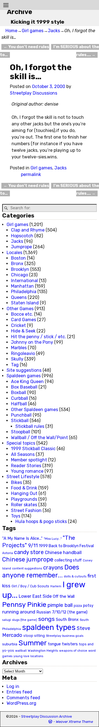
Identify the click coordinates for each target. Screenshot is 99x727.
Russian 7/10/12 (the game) (61, 612)
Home (11, 30)
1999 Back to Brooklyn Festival (66, 546)
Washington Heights (43, 650)
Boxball (18, 392)
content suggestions (27, 568)
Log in (13, 686)
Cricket (18, 325)
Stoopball (20, 431)
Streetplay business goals (64, 636)
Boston (18, 258)
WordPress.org (21, 703)
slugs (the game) (24, 620)
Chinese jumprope (27, 559)
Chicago (19, 274)
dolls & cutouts (75, 576)
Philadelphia (23, 291)
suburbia (9, 644)
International (24, 280)
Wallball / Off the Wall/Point (39, 437)
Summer (32, 643)
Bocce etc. (22, 314)
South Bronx (67, 619)
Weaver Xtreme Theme (74, 722)
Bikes (16, 482)
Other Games (20, 308)
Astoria (7, 553)
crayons (53, 567)
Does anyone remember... (40, 571)
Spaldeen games (24, 375)
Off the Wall (64, 596)
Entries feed (19, 692)
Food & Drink (24, 488)
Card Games (23, 319)
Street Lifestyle (23, 476)
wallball (21, 650)
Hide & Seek (23, 331)
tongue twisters (63, 643)
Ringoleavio (23, 353)
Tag (15, 364)
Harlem (55, 586)
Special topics (21, 443)
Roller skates (24, 504)
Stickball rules (29, 426)
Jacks (54, 30)
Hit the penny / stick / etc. (38, 336)
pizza (78, 606)
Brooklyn (20, 269)
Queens (19, 297)
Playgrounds (24, 499)
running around (18, 612)
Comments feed (23, 697)
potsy (88, 605)
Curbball (19, 398)
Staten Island (25, 302)
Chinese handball (63, 552)
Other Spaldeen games (34, 409)
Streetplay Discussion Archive (46, 716)
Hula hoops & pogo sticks (41, 521)
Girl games (32, 30)
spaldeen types (49, 627)
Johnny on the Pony (32, 342)
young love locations (28, 656)
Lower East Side (35, 596)
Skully (17, 359)
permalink (31, 174)
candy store (29, 552)
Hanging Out (24, 493)
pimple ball (60, 605)
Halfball (19, 403)
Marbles (19, 347)
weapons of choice (73, 650)
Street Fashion (26, 510)
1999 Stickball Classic (33, 448)
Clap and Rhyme (28, 230)
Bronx (17, 263)
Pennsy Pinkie (24, 604)
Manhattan (22, 286)
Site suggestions (24, 370)
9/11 (33, 546)
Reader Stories (26, 465)
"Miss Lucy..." (53, 539)
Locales (14, 252)
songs (46, 618)
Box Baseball (24, 387)
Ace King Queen (27, 381)
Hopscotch (22, 235)
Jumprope (21, 246)
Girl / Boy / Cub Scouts (30, 586)
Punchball (21, 415)
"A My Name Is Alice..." (22, 538)
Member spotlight (29, 459)
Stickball (20, 420)
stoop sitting (34, 636)
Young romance (27, 471)
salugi (6, 620)
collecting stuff (68, 560)
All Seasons (23, 454)
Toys (15, 516)
